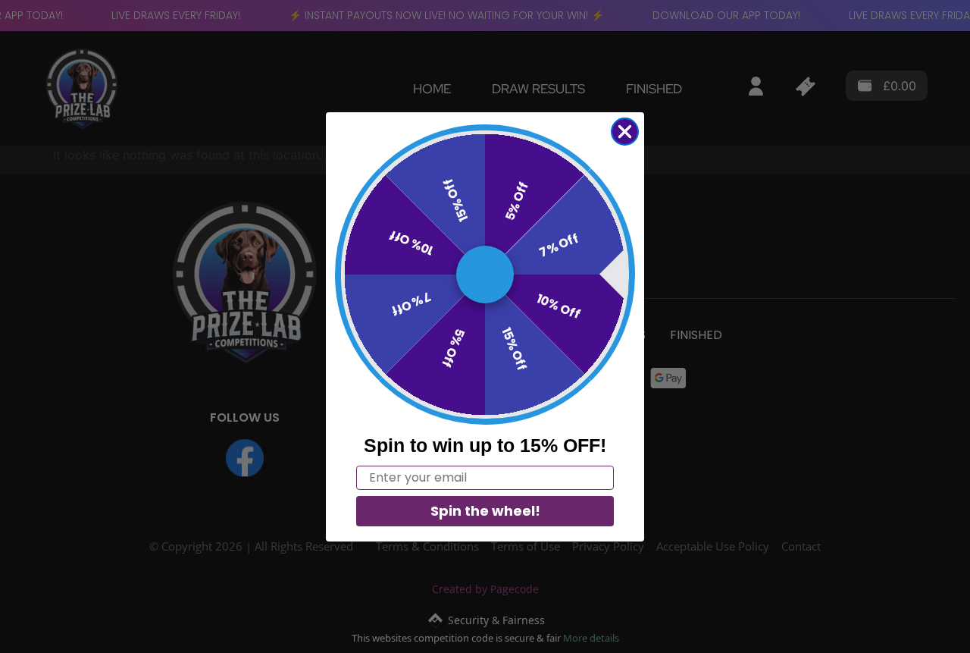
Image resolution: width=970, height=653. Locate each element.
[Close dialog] (625, 131)
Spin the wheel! (485, 510)
